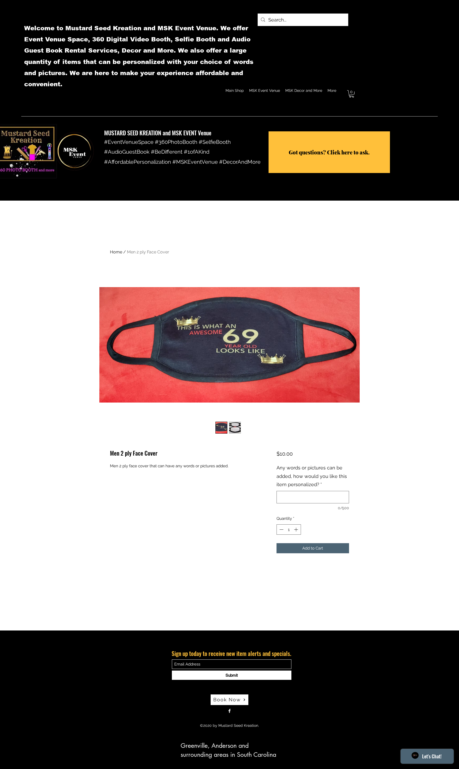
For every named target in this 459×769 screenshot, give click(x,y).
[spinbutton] (288, 529)
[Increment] (296, 529)
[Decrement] (280, 529)
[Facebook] (229, 711)
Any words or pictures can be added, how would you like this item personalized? (312, 476)
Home (116, 251)
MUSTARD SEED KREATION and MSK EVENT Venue (157, 132)
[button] (351, 94)
